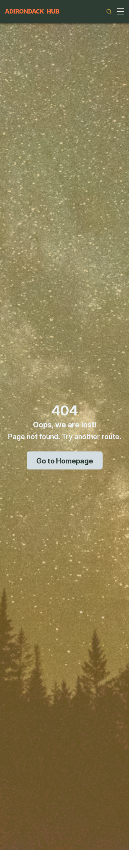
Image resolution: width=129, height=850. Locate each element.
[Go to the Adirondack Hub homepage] (32, 11)
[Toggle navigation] (120, 11)
